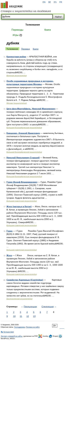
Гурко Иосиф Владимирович (21, 182)
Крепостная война (16, 56)
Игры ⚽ (17, 35)
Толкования (32, 24)
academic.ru (12, 5)
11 (21, 316)
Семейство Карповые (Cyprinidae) (24, 280)
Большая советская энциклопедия (21, 201)
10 (14, 316)
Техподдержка (19, 327)
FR (60, 2)
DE (49, 2)
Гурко (9, 231)
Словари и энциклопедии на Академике (26, 11)
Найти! (58, 17)
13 (34, 316)
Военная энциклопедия (16, 76)
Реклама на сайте (33, 327)
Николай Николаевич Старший (23, 157)
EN (44, 2)
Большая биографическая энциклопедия (24, 128)
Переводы (17, 30)
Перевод (25, 49)
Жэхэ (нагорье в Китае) (19, 206)
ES (55, 2)
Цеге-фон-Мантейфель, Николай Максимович (30, 108)
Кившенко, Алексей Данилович (23, 133)
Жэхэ (9, 255)
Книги (47, 30)
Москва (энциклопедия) (16, 103)
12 (27, 316)
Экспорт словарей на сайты (11, 336)
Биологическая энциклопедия (19, 299)
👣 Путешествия (7, 332)
